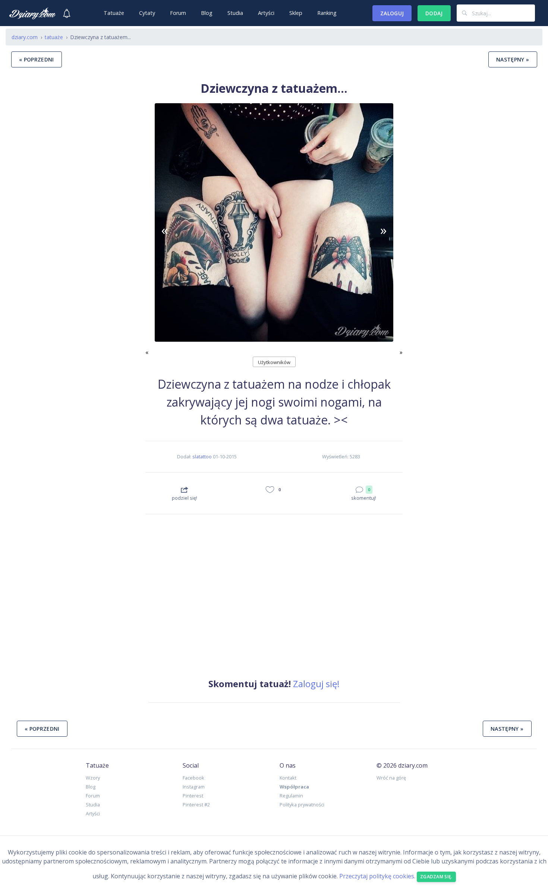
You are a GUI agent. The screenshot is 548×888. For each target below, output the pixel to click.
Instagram (194, 786)
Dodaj (434, 13)
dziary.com (25, 37)
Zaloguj (392, 13)
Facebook (193, 777)
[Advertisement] (72, 384)
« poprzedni (36, 59)
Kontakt (288, 777)
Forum (178, 12)
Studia (235, 12)
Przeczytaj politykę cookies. (377, 876)
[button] (164, 230)
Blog (206, 12)
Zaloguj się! (316, 683)
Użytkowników (274, 362)
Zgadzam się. (436, 876)
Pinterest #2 (196, 804)
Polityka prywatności (302, 804)
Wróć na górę (391, 777)
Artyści (266, 12)
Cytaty (147, 12)
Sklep (295, 12)
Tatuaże (114, 12)
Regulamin (291, 795)
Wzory (93, 777)
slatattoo (202, 456)
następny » (512, 59)
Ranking (327, 12)
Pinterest (193, 795)
